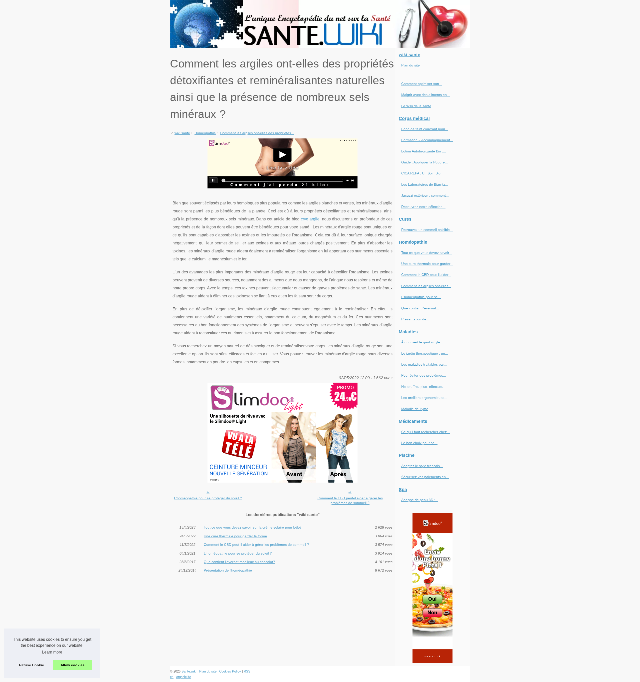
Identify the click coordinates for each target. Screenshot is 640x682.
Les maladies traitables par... (424, 364)
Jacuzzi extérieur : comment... (425, 195)
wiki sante (182, 133)
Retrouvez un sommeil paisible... (427, 230)
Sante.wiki (189, 671)
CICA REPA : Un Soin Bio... (422, 173)
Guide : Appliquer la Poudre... (424, 162)
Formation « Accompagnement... (427, 140)
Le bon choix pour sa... (419, 443)
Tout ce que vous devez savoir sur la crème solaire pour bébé (252, 527)
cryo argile (310, 219)
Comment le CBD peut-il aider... (426, 275)
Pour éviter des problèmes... (423, 375)
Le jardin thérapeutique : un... (424, 353)
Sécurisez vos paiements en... (425, 477)
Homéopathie (205, 133)
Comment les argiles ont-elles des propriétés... (257, 133)
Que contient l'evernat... (420, 308)
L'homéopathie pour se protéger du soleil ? (208, 498)
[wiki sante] (320, 24)
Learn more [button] (52, 652)
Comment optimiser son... (421, 84)
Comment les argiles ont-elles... (426, 286)
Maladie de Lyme (414, 409)
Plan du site (410, 65)
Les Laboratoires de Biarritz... (424, 184)
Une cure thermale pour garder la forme (235, 536)
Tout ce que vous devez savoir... (426, 253)
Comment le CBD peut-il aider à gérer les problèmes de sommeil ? (350, 500)
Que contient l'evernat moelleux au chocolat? (239, 562)
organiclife (183, 677)
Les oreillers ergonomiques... (424, 398)
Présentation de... (415, 319)
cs (172, 677)
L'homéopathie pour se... (421, 297)
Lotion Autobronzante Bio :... (423, 151)
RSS (247, 671)
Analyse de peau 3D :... (419, 500)
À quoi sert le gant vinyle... (422, 342)
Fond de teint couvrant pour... (424, 129)
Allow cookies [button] (72, 665)
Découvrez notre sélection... (423, 207)
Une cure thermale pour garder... (427, 264)
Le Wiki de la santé (416, 106)
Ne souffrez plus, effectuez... (423, 387)
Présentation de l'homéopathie (228, 570)
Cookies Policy (230, 671)
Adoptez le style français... (422, 466)
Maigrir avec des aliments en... (425, 95)
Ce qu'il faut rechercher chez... (425, 432)
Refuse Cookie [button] (31, 665)
